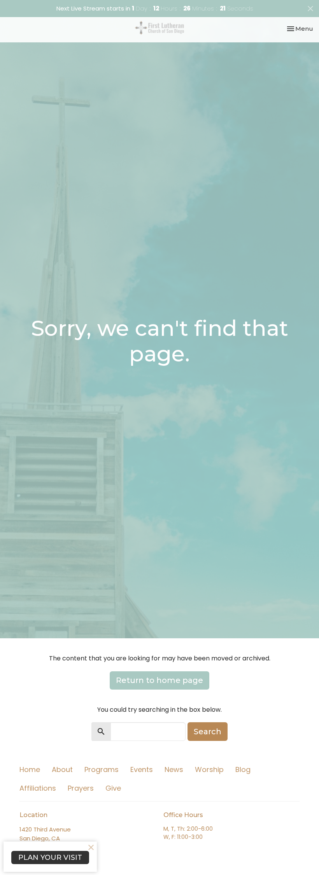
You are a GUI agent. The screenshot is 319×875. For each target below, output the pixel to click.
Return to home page (159, 680)
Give (113, 788)
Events (141, 769)
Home (29, 769)
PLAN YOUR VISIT (50, 857)
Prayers (81, 788)
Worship (209, 769)
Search (207, 731)
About (62, 769)
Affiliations (37, 788)
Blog (243, 769)
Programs (101, 769)
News (174, 769)
